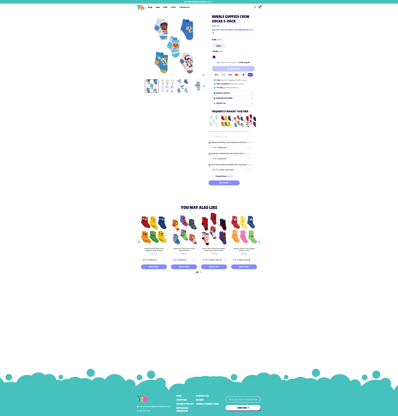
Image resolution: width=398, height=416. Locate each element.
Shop (150, 7)
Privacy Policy (185, 404)
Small (218, 46)
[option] (174, 45)
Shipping (181, 400)
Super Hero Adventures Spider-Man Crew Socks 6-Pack (232, 164)
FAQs (173, 7)
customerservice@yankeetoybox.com (154, 406)
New (158, 7)
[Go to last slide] (139, 242)
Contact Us (184, 7)
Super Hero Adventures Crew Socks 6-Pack (227, 153)
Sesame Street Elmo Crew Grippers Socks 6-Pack (229, 142)
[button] (202, 86)
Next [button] (203, 45)
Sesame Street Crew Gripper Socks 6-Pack (244, 249)
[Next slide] (259, 242)
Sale (165, 7)
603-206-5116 (144, 411)
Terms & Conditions (207, 404)
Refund (200, 400)
